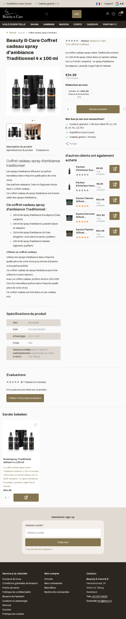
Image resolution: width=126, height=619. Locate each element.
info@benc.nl (104, 601)
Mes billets (50, 588)
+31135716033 (99, 596)
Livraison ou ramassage (14, 601)
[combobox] (50, 14)
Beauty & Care (97, 41)
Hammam (48, 24)
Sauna (34, 24)
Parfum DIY (110, 24)
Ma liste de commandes (56, 592)
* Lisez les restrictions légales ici (38, 549)
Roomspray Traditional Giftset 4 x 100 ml (17, 461)
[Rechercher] (46, 14)
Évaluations (42, 150)
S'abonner (63, 542)
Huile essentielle (13, 24)
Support (109, 3)
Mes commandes (53, 583)
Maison (64, 24)
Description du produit (19, 147)
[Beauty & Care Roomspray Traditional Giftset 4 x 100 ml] (21, 439)
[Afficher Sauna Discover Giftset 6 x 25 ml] (69, 218)
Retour (12, 33)
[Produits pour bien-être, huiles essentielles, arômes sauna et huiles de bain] (12, 14)
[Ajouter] (114, 169)
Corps (78, 24)
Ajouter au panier (98, 109)
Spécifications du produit (19, 150)
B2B (76, 14)
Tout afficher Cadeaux (77, 44)
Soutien (6, 609)
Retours (6, 605)
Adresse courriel (34, 525)
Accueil (21, 33)
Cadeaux (92, 24)
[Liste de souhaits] (113, 14)
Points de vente (10, 588)
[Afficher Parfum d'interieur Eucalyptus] (69, 171)
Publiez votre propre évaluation (25, 398)
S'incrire (48, 579)
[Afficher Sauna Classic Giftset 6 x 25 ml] (69, 202)
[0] (119, 14)
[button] (32, 120)
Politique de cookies (13, 614)
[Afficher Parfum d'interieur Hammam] (69, 187)
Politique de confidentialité (16, 592)
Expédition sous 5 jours (82, 132)
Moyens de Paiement (13, 596)
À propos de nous (11, 579)
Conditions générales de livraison (20, 583)
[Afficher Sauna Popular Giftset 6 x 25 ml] (69, 233)
